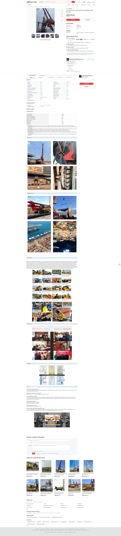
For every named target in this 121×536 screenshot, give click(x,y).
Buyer (73, 4)
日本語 (71, 530)
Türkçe (79, 530)
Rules (94, 4)
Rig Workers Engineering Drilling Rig (44, 517)
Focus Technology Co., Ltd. (54, 532)
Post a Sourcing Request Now (53, 453)
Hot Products (37, 529)
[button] (74, 77)
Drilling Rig (41, 6)
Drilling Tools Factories (46, 521)
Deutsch (59, 530)
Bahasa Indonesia (86, 530)
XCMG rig (44, 503)
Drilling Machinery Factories (31, 521)
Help (77, 4)
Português (44, 530)
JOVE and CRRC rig (29, 507)
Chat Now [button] (88, 19)
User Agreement (66, 532)
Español (41, 530)
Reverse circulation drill (29, 503)
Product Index (77, 529)
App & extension (83, 4)
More (27, 525)
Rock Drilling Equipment (63, 521)
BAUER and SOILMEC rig (47, 507)
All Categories (30, 4)
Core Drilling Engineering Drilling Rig (56, 517)
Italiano (56, 530)
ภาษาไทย (76, 530)
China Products (42, 529)
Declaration (70, 532)
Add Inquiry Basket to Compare (45, 39)
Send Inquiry (73, 19)
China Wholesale (56, 529)
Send (33, 453)
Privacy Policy (74, 532)
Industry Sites (66, 529)
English (38, 530)
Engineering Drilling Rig (47, 6)
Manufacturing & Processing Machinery (34, 6)
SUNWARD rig (80, 503)
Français (48, 530)
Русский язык (52, 530)
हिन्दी (73, 530)
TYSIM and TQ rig (80, 505)
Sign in (94, 2)
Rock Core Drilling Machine (88, 521)
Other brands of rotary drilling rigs (48, 505)
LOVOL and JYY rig (63, 505)
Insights (84, 529)
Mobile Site (81, 529)
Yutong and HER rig (80, 507)
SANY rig (61, 503)
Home (27, 6)
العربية (65, 530)
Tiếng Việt (82, 530)
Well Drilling (39, 521)
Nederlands (62, 530)
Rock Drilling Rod (79, 521)
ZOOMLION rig (28, 505)
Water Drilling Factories (54, 521)
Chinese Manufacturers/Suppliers (49, 529)
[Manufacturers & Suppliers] (31, 2)
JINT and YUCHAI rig (63, 507)
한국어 (68, 530)
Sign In (68, 71)
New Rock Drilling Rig (72, 521)
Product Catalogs (39, 501)
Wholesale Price (62, 529)
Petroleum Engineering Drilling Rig (32, 517)
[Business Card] (93, 79)
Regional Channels (71, 529)
